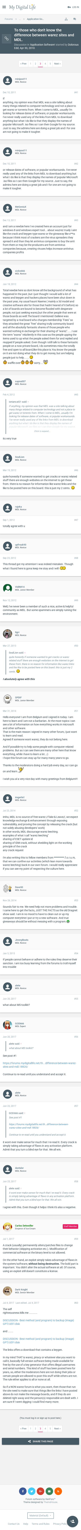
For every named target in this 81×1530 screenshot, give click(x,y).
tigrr (17, 632)
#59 (76, 1239)
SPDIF (18, 697)
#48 (76, 558)
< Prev (23, 63)
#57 (76, 1106)
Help (25, 1523)
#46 (76, 470)
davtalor (19, 1168)
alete (17, 985)
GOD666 (19, 1023)
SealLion (19, 457)
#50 (76, 645)
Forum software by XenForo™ (41, 1499)
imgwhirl (19, 797)
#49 (76, 600)
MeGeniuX (20, 206)
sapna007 (20, 381)
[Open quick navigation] (66, 19)
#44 (76, 284)
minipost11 (21, 79)
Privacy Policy (60, 1523)
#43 (76, 220)
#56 (76, 1037)
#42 (76, 163)
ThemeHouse (50, 1502)
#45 (76, 394)
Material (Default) (39, 1515)
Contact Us (14, 1523)
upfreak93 (20, 544)
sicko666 (20, 270)
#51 (76, 711)
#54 (76, 953)
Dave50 (19, 887)
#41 (76, 92)
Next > (57, 63)
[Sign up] (72, 1521)
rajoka (18, 506)
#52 (76, 810)
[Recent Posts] (74, 19)
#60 (76, 1303)
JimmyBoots (21, 939)
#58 (76, 1181)
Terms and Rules (41, 1523)
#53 (76, 900)
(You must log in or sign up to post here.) (40, 1418)
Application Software (42, 44)
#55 (76, 998)
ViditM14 (19, 586)
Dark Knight (21, 1289)
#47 (76, 520)
